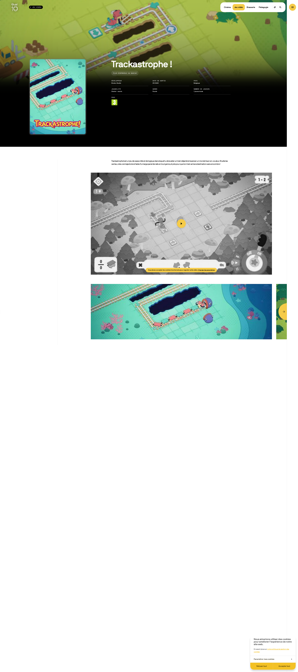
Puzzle (155, 91)
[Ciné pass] (274, 7)
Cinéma (227, 7)
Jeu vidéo (238, 7)
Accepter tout (284, 666)
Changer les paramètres (206, 270)
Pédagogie (263, 7)
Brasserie (251, 7)
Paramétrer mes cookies (264, 659)
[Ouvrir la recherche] (280, 7)
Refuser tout (261, 666)
